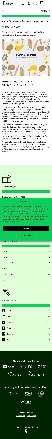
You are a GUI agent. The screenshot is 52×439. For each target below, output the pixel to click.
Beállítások (20, 416)
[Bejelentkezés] (22, 3)
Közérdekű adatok (9, 263)
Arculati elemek (8, 274)
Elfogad (26, 229)
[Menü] (48, 3)
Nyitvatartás (6, 251)
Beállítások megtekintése (26, 235)
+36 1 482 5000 (19, 197)
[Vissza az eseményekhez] (3, 11)
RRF (4, 280)
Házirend (5, 257)
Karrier (4, 269)
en (41, 3)
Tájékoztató (31, 416)
